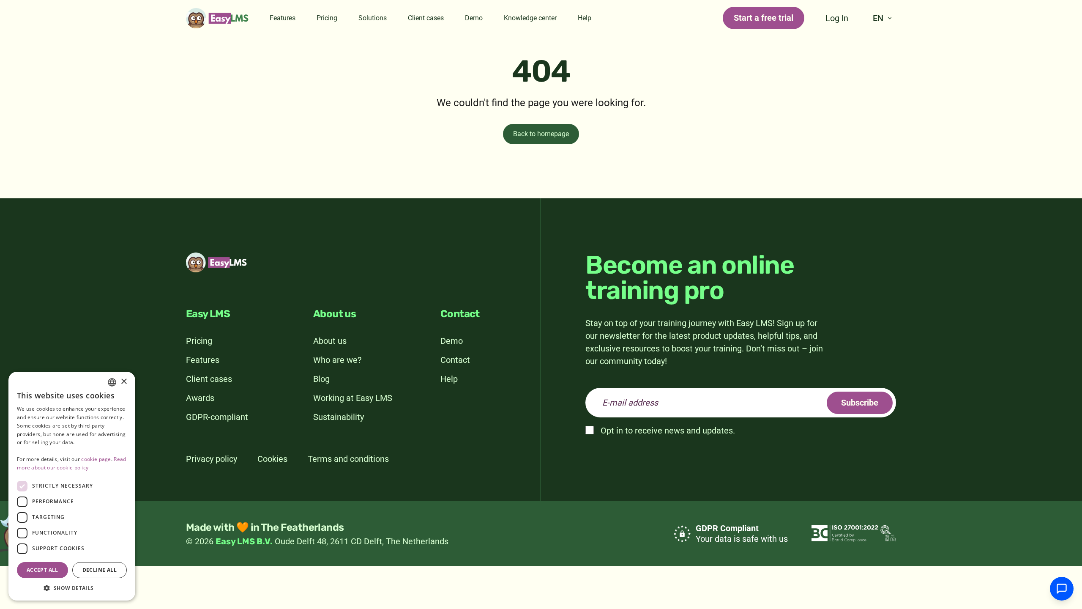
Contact (455, 360)
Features (282, 18)
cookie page (96, 459)
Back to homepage (541, 134)
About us (330, 341)
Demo (474, 18)
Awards (200, 398)
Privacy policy (211, 459)
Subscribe (859, 403)
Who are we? (337, 360)
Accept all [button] (42, 569)
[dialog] (71, 486)
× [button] (123, 382)
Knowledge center (530, 18)
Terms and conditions (348, 459)
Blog (321, 379)
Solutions (372, 18)
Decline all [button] (99, 569)
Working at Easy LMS (352, 398)
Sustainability (338, 417)
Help (584, 18)
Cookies (272, 459)
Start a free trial (763, 18)
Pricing (327, 18)
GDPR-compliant (217, 417)
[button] (72, 588)
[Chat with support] (1062, 589)
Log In (836, 18)
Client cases (426, 18)
